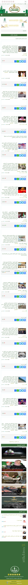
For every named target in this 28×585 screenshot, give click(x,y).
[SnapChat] (11, 2)
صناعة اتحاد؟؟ (19, 520)
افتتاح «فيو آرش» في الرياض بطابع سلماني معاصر (12, 536)
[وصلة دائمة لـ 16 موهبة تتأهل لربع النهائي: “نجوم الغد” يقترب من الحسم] (22, 401)
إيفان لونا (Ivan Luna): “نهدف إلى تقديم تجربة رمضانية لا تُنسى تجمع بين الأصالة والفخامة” (15, 325)
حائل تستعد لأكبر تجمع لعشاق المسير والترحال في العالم (12, 515)
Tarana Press (13, 581)
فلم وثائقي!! (23, 456)
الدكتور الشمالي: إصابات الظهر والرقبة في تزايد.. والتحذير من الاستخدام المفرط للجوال (14, 161)
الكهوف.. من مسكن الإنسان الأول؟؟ (18, 469)
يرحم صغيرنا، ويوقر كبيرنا (17, 531)
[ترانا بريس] (7, 583)
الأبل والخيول (23, 557)
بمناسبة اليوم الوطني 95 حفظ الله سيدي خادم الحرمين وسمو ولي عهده (15, 494)
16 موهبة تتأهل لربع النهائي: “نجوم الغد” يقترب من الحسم (14, 396)
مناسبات (23, 55)
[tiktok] (13, 2)
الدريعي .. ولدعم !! (22, 89)
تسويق (23, 197)
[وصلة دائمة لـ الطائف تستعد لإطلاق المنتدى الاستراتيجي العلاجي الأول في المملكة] (22, 146)
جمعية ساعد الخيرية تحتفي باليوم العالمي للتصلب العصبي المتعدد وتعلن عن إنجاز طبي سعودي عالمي (15, 67)
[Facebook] (5, 2)
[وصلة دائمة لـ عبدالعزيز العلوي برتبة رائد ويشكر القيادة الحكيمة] (22, 306)
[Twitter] (3, 2)
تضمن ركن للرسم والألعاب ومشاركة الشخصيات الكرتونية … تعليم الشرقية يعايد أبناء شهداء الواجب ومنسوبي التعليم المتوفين (15, 279)
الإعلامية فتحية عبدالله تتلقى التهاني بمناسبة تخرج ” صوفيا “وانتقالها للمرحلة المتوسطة (15, 43)
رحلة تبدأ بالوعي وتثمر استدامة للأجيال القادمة (13, 526)
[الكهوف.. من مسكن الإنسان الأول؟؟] (14, 465)
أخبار (25, 55)
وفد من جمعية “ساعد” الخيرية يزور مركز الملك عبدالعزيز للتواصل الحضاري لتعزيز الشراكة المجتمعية (15, 208)
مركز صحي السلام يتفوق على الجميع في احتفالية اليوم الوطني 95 (15, 481)
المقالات (23, 124)
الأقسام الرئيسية (23, 545)
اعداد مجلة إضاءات (24, 551)
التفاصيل (25, 54)
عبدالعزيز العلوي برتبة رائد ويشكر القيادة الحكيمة (14, 301)
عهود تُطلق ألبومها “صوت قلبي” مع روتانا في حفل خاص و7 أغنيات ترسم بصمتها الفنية (15, 184)
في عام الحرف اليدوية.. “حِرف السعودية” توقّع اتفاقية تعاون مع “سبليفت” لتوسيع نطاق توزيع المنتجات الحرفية (14, 232)
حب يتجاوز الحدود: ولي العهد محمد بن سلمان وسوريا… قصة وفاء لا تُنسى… (15, 114)
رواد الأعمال (22, 151)
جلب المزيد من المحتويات (14, 442)
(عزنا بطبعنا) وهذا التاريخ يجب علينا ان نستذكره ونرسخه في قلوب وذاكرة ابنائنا (15, 506)
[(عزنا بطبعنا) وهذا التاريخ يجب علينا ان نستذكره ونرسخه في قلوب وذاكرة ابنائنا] (14, 503)
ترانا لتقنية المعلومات (13, 583)
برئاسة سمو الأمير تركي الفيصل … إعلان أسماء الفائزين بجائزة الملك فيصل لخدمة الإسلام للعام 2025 (14, 420)
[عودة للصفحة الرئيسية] (14, 569)
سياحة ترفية (19, 151)
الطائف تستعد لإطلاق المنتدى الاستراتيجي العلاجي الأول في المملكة (15, 140)
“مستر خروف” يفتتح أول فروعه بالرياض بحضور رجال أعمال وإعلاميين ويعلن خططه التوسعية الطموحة (15, 258)
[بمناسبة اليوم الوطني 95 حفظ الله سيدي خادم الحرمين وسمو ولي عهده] (14, 490)
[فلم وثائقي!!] (14, 453)
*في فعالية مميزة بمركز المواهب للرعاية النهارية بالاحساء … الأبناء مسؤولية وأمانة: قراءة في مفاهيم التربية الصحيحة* (14, 373)
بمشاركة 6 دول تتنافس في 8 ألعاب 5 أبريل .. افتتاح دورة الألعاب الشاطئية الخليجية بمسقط (15, 349)
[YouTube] (7, 2)
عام (25, 99)
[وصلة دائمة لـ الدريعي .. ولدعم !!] (22, 94)
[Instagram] (9, 2)
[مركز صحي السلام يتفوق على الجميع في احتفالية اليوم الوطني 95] (14, 478)
